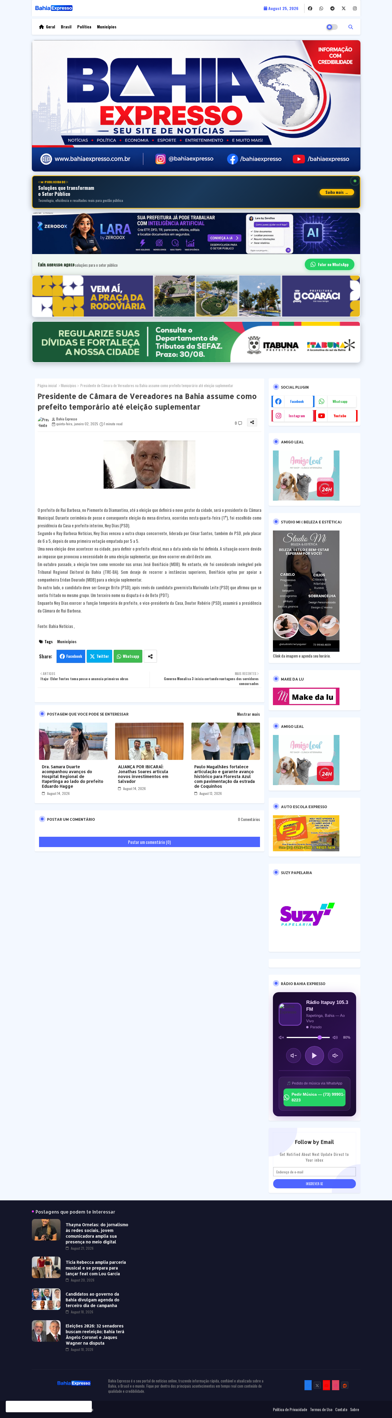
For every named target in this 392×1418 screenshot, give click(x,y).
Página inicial (47, 385)
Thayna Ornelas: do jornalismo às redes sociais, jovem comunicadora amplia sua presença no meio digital (97, 1233)
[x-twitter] (343, 8)
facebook (297, 401)
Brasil (66, 27)
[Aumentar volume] (335, 1055)
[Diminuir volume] (293, 1055)
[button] (350, 26)
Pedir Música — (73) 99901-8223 (318, 1097)
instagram (297, 415)
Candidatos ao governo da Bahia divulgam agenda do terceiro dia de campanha (92, 1300)
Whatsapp (131, 656)
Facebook (74, 656)
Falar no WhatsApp (333, 264)
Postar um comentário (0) (149, 842)
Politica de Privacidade (290, 1409)
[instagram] (354, 8)
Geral (50, 27)
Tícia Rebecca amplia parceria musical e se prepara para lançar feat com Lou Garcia (96, 1268)
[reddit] (344, 1385)
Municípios (107, 27)
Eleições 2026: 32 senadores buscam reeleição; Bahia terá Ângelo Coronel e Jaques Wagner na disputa (95, 1334)
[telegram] (332, 8)
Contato (341, 1409)
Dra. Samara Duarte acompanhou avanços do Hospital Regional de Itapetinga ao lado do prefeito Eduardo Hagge (72, 776)
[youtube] (326, 1385)
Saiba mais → (336, 192)
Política (84, 27)
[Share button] (150, 656)
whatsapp (340, 401)
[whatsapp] (321, 8)
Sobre (354, 1409)
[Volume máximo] (335, 1037)
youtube (340, 415)
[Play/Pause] (314, 1055)
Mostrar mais (248, 714)
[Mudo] (281, 1037)
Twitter (102, 656)
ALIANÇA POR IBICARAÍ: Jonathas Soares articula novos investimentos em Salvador (143, 774)
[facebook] (310, 8)
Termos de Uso (321, 1409)
